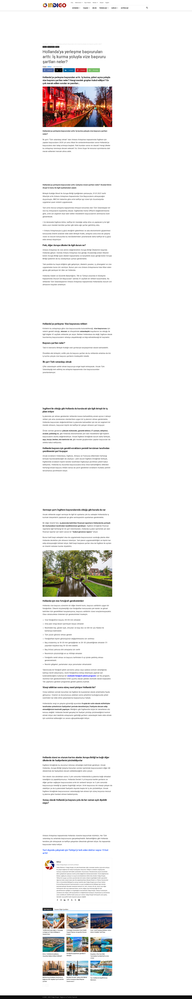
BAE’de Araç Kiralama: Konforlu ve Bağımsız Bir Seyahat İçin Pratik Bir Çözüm (53, 979)
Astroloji (124, 8)
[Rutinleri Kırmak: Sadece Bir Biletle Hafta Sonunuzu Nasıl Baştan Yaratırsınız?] (77, 968)
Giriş (72, 2)
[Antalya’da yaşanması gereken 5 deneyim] (77, 944)
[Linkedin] (65, 900)
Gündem (75, 8)
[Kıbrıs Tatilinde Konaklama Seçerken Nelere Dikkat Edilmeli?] (53, 944)
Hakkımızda (78, 2)
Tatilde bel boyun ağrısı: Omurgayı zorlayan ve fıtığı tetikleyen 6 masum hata (53, 932)
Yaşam (85, 8)
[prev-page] (44, 985)
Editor (49, 67)
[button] (147, 8)
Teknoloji (103, 8)
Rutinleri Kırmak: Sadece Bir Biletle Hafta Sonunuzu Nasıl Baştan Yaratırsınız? (76, 979)
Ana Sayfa (45, 44)
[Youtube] (79, 900)
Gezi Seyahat (51, 47)
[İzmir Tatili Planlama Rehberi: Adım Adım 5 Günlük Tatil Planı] (101, 921)
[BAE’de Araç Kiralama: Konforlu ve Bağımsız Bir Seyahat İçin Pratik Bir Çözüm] (53, 968)
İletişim (102, 2)
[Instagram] (61, 900)
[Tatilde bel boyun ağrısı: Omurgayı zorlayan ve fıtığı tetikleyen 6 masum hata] (53, 921)
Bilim (94, 8)
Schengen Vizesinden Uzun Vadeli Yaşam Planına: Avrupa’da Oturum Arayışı (76, 932)
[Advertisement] (96, 27)
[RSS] (72, 900)
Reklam (94, 2)
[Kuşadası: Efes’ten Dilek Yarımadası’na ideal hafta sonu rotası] (101, 944)
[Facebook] (58, 900)
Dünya (52, 44)
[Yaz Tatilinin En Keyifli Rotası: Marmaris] (101, 968)
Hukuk (57, 47)
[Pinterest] (69, 900)
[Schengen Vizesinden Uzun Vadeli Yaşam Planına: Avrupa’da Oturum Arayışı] (77, 921)
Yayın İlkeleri (87, 2)
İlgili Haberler (48, 909)
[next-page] (47, 985)
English (107, 2)
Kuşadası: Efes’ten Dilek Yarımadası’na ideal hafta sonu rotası (99, 956)
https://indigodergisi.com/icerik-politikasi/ (67, 864)
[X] (76, 900)
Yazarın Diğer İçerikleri (61, 909)
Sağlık (113, 8)
